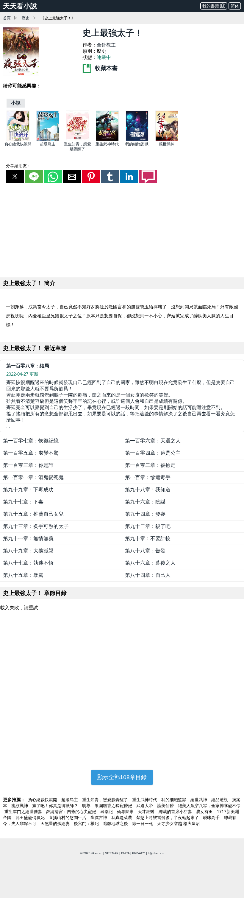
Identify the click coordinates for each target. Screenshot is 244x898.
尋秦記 (107, 811)
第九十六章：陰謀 (145, 502)
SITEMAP (111, 853)
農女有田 (205, 811)
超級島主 (47, 144)
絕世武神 (166, 144)
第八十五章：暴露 (23, 575)
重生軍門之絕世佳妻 (23, 811)
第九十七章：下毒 (23, 502)
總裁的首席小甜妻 (176, 811)
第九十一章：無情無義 (28, 538)
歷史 (25, 18)
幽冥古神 (99, 817)
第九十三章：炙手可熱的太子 (36, 526)
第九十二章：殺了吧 (148, 526)
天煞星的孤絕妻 (55, 823)
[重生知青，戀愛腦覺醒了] (77, 139)
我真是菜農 (122, 817)
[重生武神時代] (107, 139)
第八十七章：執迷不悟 (28, 563)
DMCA (125, 853)
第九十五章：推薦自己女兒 (33, 514)
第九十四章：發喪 (145, 514)
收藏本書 (105, 68)
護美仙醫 (166, 805)
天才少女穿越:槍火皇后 (178, 823)
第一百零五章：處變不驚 (31, 453)
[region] (122, 229)
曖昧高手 (212, 817)
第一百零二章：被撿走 (150, 465)
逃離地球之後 (116, 823)
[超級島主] (47, 139)
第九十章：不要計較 (148, 538)
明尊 (87, 805)
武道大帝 (145, 805)
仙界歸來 (126, 811)
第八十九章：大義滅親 (28, 551)
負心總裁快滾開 (18, 144)
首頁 (7, 18)
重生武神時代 (107, 144)
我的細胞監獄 (136, 144)
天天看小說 (20, 6)
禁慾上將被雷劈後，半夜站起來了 (168, 817)
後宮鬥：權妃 (87, 823)
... (120, 404)
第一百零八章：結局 (27, 365)
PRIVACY (138, 853)
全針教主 (106, 44)
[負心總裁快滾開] (18, 139)
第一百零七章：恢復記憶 (31, 441)
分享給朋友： (18, 165)
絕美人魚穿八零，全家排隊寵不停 (209, 805)
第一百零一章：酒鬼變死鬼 (33, 477)
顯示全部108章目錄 (122, 777)
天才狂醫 (147, 811)
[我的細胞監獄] (137, 139)
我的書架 (210, 6)
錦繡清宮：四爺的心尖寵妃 (71, 811)
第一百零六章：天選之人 (153, 441)
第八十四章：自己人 (148, 575)
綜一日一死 (143, 823)
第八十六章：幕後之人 (150, 563)
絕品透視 (220, 799)
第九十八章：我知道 (148, 489)
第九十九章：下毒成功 (28, 489)
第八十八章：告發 (145, 551)
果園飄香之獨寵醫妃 (114, 805)
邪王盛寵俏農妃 (30, 817)
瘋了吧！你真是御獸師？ (55, 805)
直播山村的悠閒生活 (68, 817)
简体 (235, 6)
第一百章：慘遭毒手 (148, 477)
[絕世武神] (166, 139)
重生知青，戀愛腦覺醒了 (105, 799)
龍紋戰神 (20, 805)
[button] (15, 176)
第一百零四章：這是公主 (153, 453)
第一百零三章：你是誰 (28, 465)
